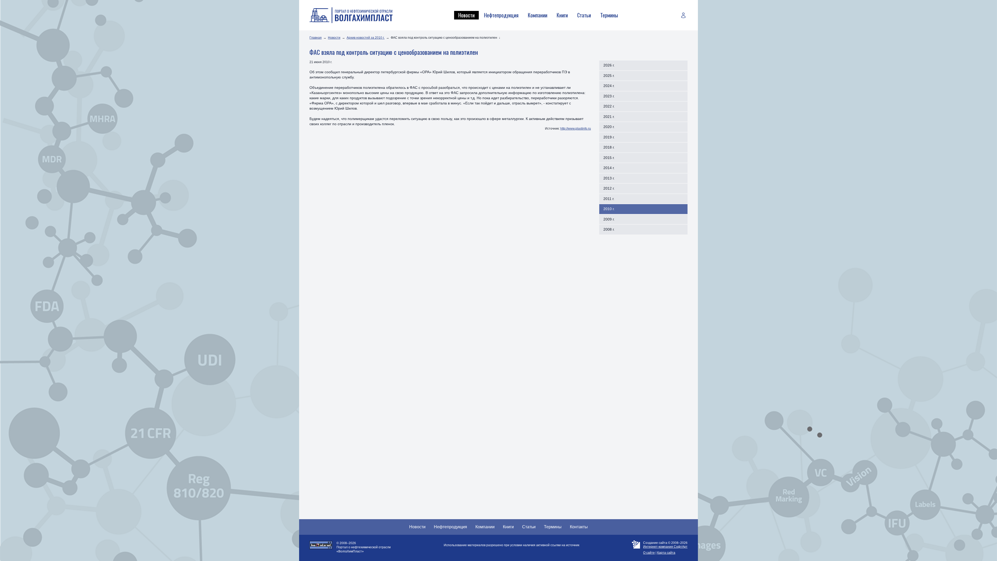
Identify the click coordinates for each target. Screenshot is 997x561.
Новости (466, 15)
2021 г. (609, 117)
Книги (562, 15)
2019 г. (609, 137)
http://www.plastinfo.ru (575, 128)
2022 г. (609, 106)
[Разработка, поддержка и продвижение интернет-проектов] (636, 548)
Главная (315, 37)
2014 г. (609, 168)
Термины (609, 15)
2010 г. (609, 209)
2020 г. (609, 127)
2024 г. (609, 86)
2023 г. (609, 96)
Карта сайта (666, 553)
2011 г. (608, 199)
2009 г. (609, 219)
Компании (537, 15)
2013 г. (609, 178)
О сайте (649, 553)
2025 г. (609, 76)
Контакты (579, 527)
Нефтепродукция (501, 15)
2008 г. (609, 229)
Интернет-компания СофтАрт (665, 547)
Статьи (584, 15)
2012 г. (609, 188)
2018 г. (609, 147)
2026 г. (609, 65)
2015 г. (609, 158)
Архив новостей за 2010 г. (366, 37)
